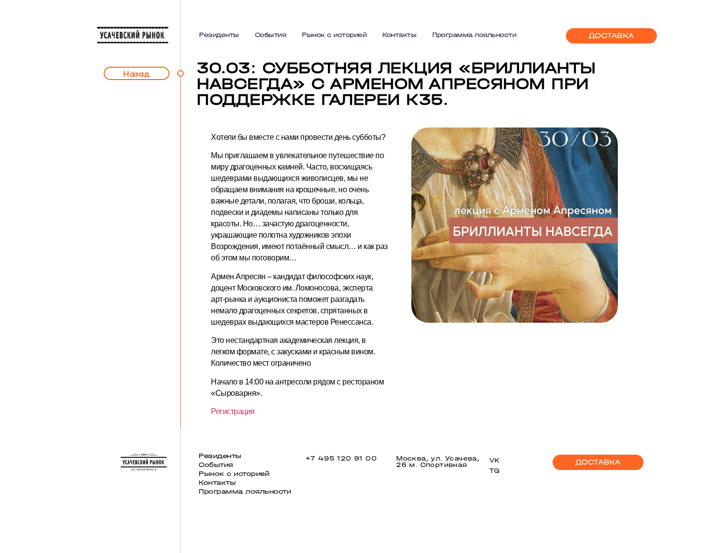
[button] (611, 35)
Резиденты (219, 35)
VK (494, 460)
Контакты (399, 35)
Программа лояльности (474, 35)
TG (494, 470)
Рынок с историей (334, 35)
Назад (136, 74)
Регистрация (233, 411)
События (270, 35)
